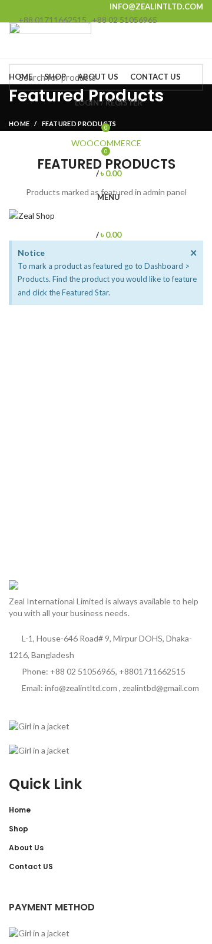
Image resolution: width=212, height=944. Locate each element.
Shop (18, 829)
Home (20, 810)
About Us (26, 848)
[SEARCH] (187, 77)
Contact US (31, 866)
